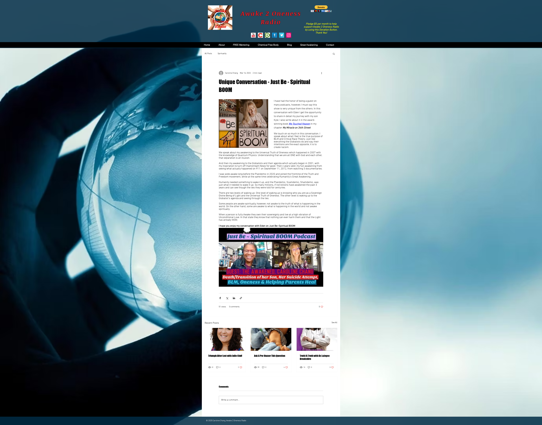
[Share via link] (241, 298)
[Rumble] (267, 35)
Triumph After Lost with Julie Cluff (225, 355)
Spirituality (222, 53)
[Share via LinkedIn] (234, 298)
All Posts (208, 53)
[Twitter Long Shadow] (281, 35)
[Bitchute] (260, 35)
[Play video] (271, 257)
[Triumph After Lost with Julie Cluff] (225, 339)
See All (334, 322)
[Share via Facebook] (220, 298)
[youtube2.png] (253, 35)
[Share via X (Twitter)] (227, 298)
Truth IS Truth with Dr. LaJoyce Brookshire (315, 357)
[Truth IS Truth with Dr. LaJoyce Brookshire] (316, 339)
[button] (321, 8)
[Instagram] (288, 35)
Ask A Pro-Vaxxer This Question (269, 355)
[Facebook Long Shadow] (274, 35)
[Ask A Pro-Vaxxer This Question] (271, 339)
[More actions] (321, 73)
